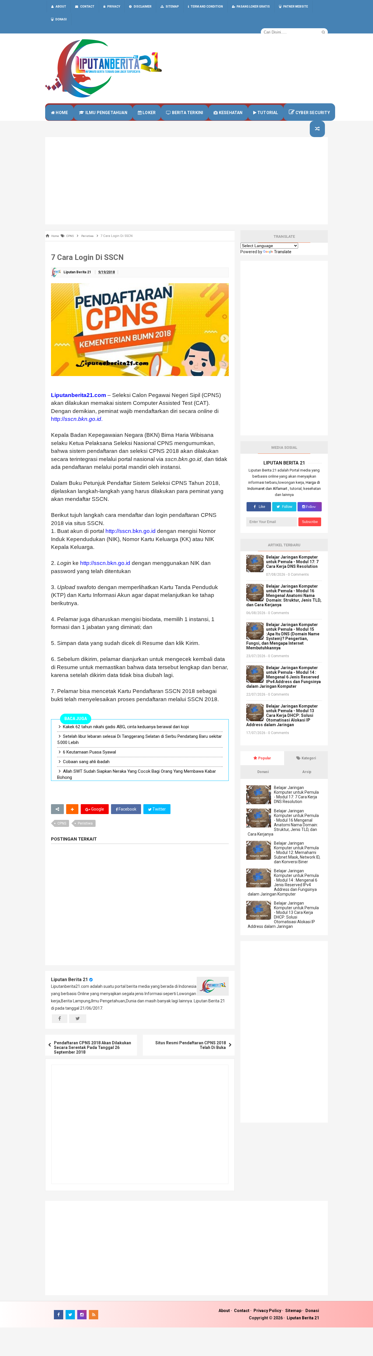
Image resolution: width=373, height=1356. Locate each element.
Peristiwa (85, 823)
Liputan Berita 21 (69, 979)
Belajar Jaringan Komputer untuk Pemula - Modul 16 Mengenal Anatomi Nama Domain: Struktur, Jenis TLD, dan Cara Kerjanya (283, 595)
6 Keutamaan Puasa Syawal (89, 752)
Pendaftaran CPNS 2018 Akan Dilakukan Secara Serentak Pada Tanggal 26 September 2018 (92, 1047)
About (224, 1310)
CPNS (61, 823)
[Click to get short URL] (57, 809)
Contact (241, 1310)
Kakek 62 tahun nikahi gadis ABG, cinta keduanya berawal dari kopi (126, 726)
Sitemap (293, 1310)
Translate (282, 251)
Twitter (159, 809)
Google (97, 809)
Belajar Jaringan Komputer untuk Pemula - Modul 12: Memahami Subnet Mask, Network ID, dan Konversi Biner (297, 852)
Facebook (127, 809)
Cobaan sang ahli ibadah (86, 761)
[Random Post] (317, 129)
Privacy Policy (267, 1310)
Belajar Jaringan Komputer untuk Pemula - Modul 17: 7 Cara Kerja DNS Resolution (292, 562)
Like (261, 507)
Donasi (312, 1310)
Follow (286, 507)
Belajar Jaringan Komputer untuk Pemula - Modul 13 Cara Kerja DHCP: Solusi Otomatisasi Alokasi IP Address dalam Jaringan (282, 715)
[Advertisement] (186, 180)
